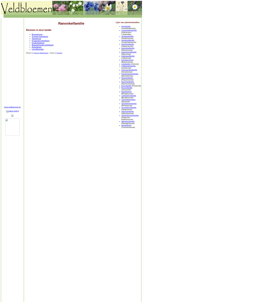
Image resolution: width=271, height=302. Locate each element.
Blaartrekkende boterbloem (43, 45)
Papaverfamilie (127, 78)
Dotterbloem (37, 47)
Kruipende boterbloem (41, 41)
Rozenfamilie (126, 86)
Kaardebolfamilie (128, 48)
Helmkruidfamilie (127, 40)
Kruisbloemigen (127, 60)
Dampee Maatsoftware (41, 53)
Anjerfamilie (126, 26)
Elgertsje (59, 53)
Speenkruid (36, 39)
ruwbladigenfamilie (128, 96)
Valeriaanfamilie (127, 112)
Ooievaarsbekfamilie (129, 70)
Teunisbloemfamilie (128, 108)
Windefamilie (126, 125)
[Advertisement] (12, 61)
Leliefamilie (125, 64)
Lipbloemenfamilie (128, 66)
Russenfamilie (126, 88)
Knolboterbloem (38, 43)
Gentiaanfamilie (127, 36)
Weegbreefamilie (128, 121)
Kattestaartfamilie (128, 56)
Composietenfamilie (129, 30)
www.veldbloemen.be (12, 107)
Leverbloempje (38, 49)
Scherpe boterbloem (40, 36)
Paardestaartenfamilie (129, 74)
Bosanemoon (37, 34)
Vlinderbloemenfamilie (130, 116)
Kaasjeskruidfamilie (128, 52)
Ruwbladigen (126, 92)
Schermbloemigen (128, 100)
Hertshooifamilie (127, 44)
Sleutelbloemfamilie (129, 104)
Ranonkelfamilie (127, 82)
